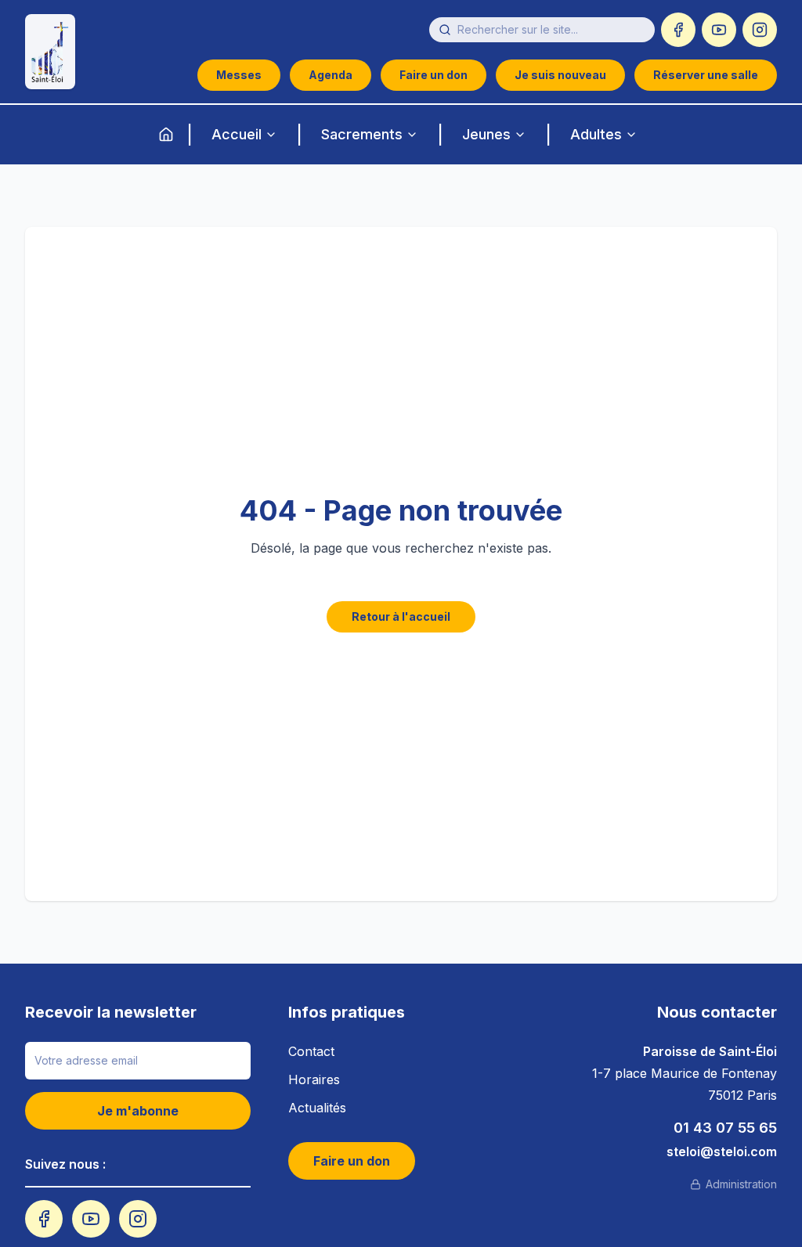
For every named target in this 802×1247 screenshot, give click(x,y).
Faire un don (433, 74)
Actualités (317, 1107)
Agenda (330, 74)
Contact (311, 1051)
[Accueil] (166, 135)
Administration (741, 1184)
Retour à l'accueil (401, 616)
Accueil (236, 134)
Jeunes (486, 134)
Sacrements (362, 134)
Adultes (596, 134)
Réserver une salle (705, 74)
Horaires (314, 1079)
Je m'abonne (138, 1111)
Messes (239, 74)
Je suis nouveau (560, 74)
